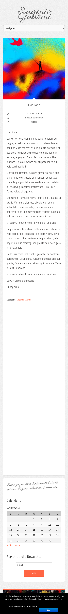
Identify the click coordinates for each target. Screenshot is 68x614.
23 (42, 535)
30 (42, 540)
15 (34, 529)
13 (18, 529)
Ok (48, 610)
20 (18, 535)
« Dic (9, 545)
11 (57, 524)
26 (10, 540)
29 (34, 540)
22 (34, 535)
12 (10, 529)
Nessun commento (34, 117)
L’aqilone (34, 105)
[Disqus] (34, 344)
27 (18, 540)
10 (50, 524)
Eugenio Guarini (34, 14)
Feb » (17, 545)
